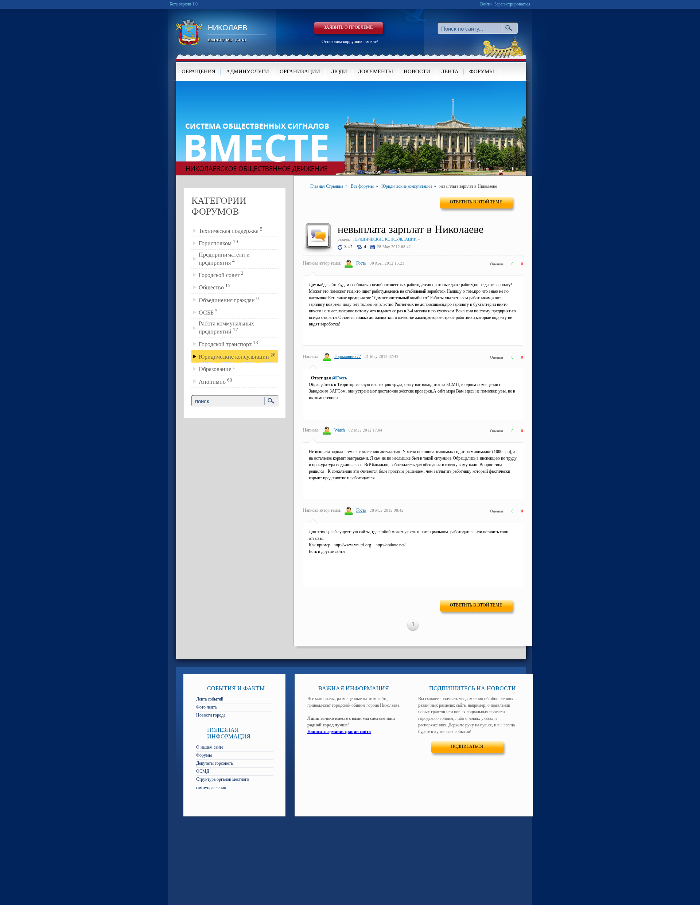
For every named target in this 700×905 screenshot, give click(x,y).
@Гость (339, 378)
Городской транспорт (228, 343)
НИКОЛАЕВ (227, 33)
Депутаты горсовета (214, 763)
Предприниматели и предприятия (224, 258)
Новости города (210, 715)
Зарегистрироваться (512, 4)
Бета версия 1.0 (184, 4)
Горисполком (218, 242)
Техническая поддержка (230, 230)
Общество (214, 286)
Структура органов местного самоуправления (222, 783)
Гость (361, 263)
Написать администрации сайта (339, 731)
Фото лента (206, 707)
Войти (485, 4)
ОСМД (202, 771)
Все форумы (362, 186)
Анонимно (215, 381)
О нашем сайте (209, 747)
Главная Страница (326, 186)
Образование (217, 368)
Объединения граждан (229, 299)
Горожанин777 (347, 356)
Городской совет (221, 274)
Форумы (204, 755)
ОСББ (208, 312)
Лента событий (209, 699)
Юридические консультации (237, 356)
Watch (339, 430)
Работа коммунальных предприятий (226, 327)
